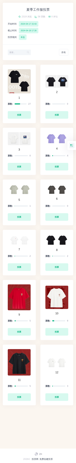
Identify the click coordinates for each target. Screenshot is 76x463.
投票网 (35, 459)
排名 (63, 52)
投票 (19, 115)
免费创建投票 (46, 459)
